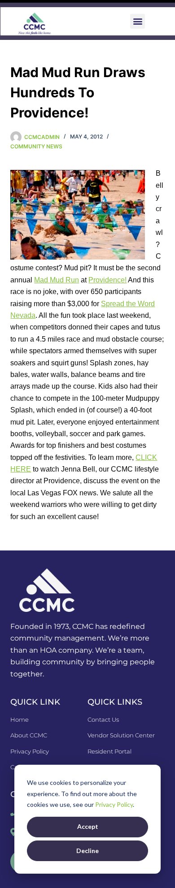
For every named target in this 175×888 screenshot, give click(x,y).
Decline (87, 850)
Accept (87, 826)
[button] (137, 21)
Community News (36, 146)
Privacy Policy (114, 804)
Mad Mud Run (56, 280)
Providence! (107, 280)
